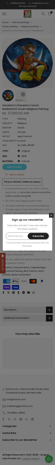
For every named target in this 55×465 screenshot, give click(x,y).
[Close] (51, 215)
